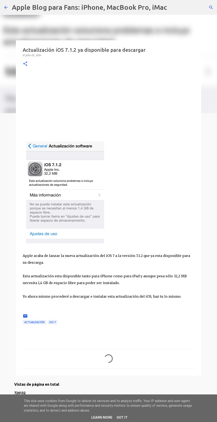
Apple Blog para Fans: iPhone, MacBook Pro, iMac (89, 7)
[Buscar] (172, 7)
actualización (34, 322)
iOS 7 (52, 322)
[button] (25, 64)
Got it (122, 417)
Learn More (101, 417)
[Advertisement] (108, 103)
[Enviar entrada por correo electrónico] (25, 317)
